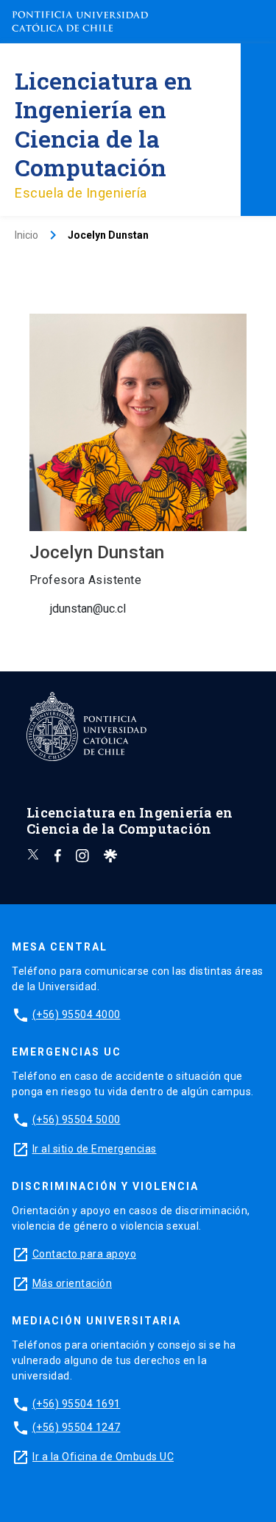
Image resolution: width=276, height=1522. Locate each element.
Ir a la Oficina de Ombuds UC (103, 1457)
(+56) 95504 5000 (76, 1119)
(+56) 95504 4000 (76, 1014)
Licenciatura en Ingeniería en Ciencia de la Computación (103, 124)
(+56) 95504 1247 (76, 1427)
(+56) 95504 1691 (76, 1404)
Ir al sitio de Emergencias (94, 1149)
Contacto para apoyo (84, 1254)
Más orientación (72, 1283)
